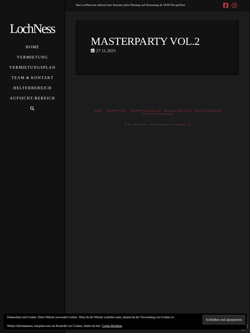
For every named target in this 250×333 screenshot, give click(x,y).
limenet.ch (182, 124)
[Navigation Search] (32, 108)
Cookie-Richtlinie (112, 326)
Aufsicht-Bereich (157, 114)
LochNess (32, 28)
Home (98, 110)
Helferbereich (208, 110)
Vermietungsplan (145, 110)
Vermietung (116, 110)
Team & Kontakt (178, 110)
